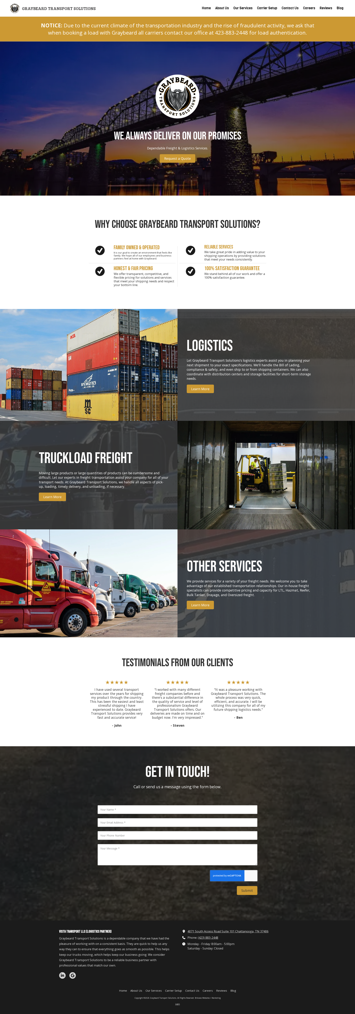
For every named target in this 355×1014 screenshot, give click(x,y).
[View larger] (177, 96)
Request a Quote (177, 158)
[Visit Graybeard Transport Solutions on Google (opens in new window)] (72, 975)
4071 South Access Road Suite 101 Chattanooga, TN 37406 (227, 931)
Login (177, 1004)
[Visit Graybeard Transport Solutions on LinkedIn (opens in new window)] (62, 975)
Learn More (200, 389)
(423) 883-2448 (208, 938)
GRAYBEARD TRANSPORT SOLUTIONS (59, 8)
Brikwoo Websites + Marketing (208, 998)
